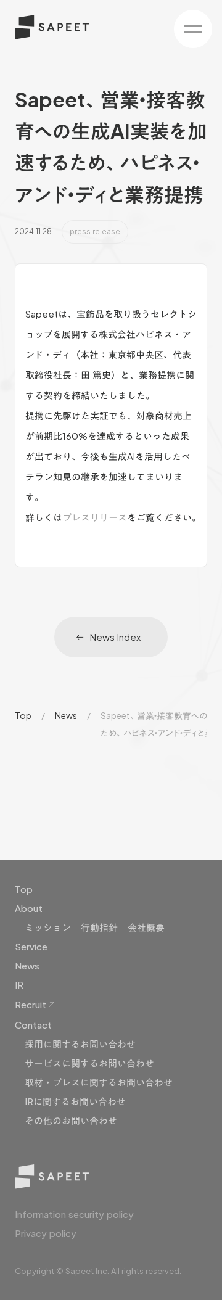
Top (23, 715)
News (66, 715)
